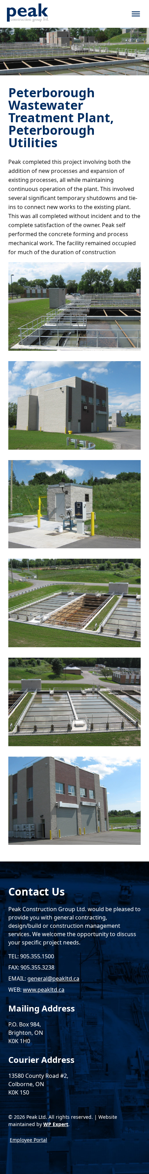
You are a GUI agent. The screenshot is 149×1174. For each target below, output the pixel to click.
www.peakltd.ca (43, 989)
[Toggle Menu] (136, 13)
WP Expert (55, 1124)
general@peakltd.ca (53, 978)
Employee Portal (28, 1139)
